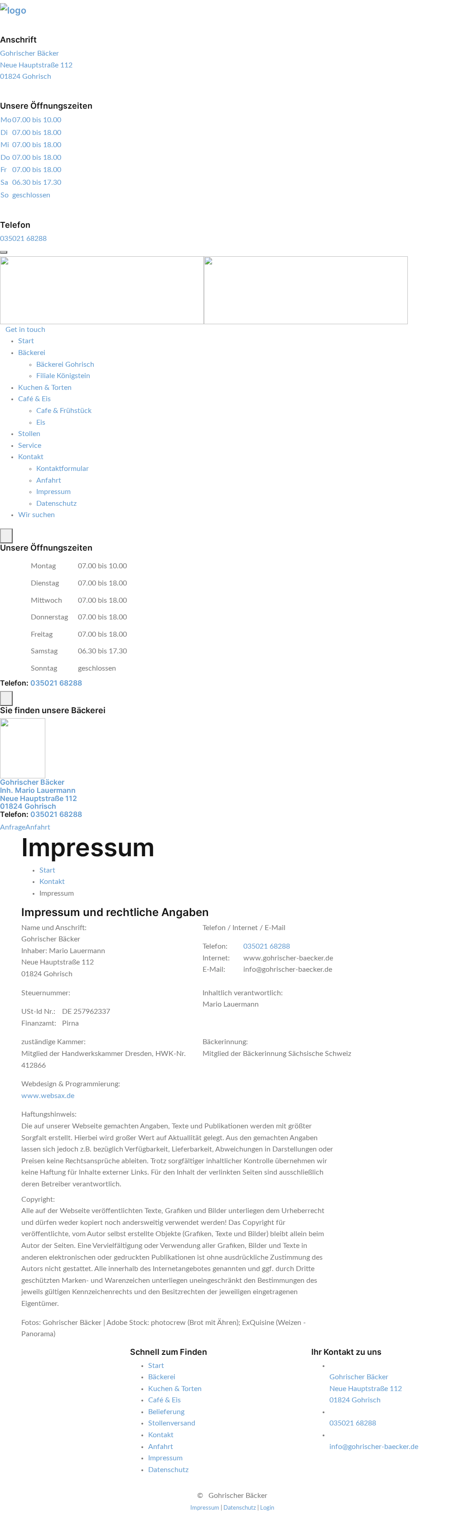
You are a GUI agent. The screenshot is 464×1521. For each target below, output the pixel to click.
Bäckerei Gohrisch (65, 364)
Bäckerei (31, 352)
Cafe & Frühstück (64, 410)
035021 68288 (23, 238)
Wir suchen (36, 514)
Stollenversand (171, 1423)
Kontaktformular (62, 468)
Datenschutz (56, 503)
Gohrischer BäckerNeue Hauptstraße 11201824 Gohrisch (36, 65)
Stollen (29, 433)
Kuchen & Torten (45, 387)
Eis (40, 422)
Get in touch (25, 329)
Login (267, 1508)
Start (26, 341)
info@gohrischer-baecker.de (373, 1446)
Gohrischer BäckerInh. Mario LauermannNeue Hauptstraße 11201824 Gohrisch (38, 794)
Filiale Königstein (63, 375)
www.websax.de (47, 1095)
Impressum (53, 491)
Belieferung (166, 1411)
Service (29, 445)
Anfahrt (48, 480)
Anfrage (12, 827)
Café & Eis (34, 399)
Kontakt (31, 457)
